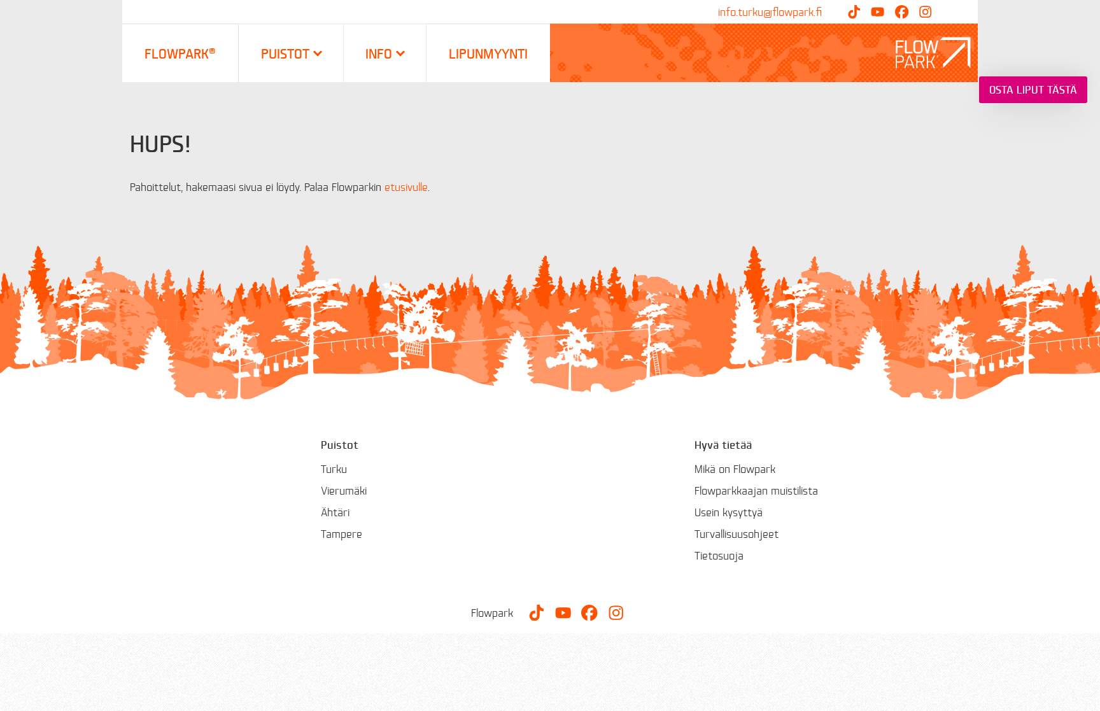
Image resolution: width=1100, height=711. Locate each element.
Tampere (341, 533)
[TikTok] (854, 12)
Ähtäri (335, 512)
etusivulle (406, 187)
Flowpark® (180, 53)
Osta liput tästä (1033, 89)
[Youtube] (877, 12)
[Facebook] (901, 12)
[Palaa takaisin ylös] (1081, 692)
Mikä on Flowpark (735, 468)
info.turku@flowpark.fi (770, 11)
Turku (334, 468)
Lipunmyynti (488, 53)
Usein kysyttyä (729, 512)
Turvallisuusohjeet (737, 533)
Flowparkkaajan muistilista (756, 490)
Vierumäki (344, 490)
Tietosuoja (719, 555)
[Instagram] (925, 12)
